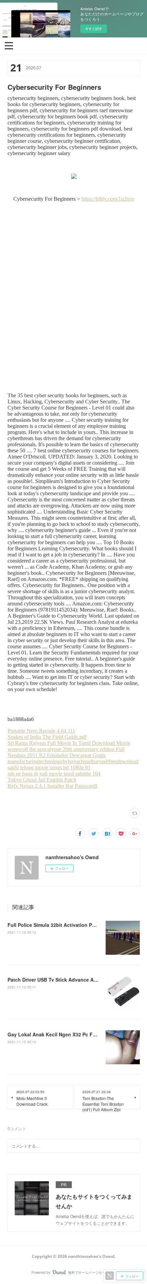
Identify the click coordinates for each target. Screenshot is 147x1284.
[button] (9, 45)
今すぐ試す (93, 28)
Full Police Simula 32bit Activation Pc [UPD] (58, 924)
